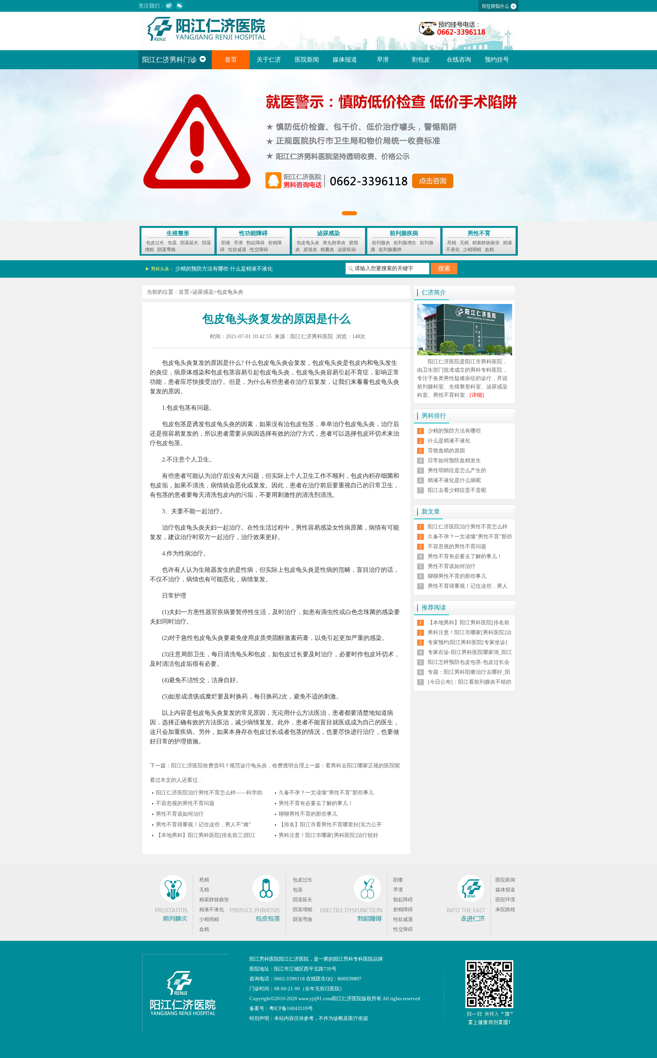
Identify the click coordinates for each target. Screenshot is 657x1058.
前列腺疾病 (404, 233)
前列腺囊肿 (390, 249)
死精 (451, 242)
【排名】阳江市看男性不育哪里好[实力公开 (330, 824)
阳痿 (225, 242)
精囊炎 (327, 249)
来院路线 (505, 909)
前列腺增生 (405, 242)
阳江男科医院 (264, 959)
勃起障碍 (255, 242)
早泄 (383, 59)
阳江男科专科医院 (353, 959)
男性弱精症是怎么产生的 (457, 470)
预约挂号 (497, 59)
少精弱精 (472, 249)
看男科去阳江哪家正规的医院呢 (362, 765)
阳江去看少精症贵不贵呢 (457, 490)
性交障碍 (259, 249)
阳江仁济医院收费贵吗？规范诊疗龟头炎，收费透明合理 (237, 765)
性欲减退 (237, 249)
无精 (464, 242)
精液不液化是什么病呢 (454, 480)
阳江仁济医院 (294, 959)
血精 (489, 249)
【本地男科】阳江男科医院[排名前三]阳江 (206, 835)
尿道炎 (310, 249)
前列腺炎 (381, 242)
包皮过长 (155, 242)
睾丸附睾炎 (334, 242)
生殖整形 (178, 233)
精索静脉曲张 (486, 242)
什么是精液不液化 (251, 269)
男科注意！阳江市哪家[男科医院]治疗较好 (328, 835)
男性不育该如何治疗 (180, 814)
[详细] (477, 395)
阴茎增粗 (303, 909)
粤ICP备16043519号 (291, 1008)
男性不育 (479, 233)
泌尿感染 (328, 233)
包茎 (172, 242)
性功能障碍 (253, 233)
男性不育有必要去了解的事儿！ (316, 803)
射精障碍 (403, 909)
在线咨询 (459, 59)
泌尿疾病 (347, 249)
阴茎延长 (189, 242)
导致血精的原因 (446, 450)
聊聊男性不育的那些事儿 (308, 814)
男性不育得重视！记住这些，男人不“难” (203, 824)
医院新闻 (307, 59)
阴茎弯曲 (166, 249)
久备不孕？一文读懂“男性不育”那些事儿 (326, 792)
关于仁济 (269, 59)
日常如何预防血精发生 (454, 460)
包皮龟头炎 (308, 242)
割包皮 (421, 59)
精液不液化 (211, 909)
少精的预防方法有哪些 (202, 269)
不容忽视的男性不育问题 (185, 803)
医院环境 (505, 899)
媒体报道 (345, 59)
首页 (231, 59)
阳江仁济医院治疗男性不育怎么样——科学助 (209, 792)
